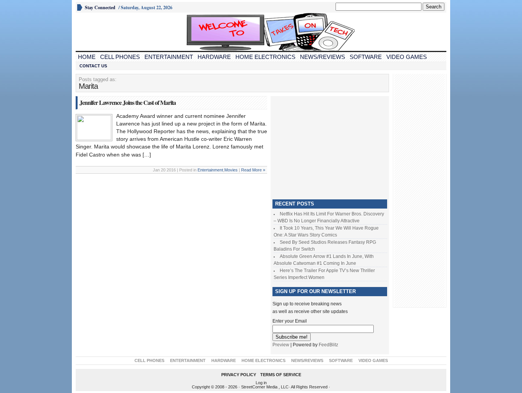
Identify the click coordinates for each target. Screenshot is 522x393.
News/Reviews (322, 57)
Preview (280, 344)
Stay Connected (100, 7)
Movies (231, 170)
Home (87, 57)
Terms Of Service (280, 374)
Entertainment (168, 57)
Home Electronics (265, 57)
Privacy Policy (238, 374)
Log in (261, 382)
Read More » (253, 170)
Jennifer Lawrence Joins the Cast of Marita (127, 102)
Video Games (406, 57)
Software (366, 57)
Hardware (214, 57)
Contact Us (93, 66)
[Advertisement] (329, 146)
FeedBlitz (328, 344)
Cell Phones (120, 57)
